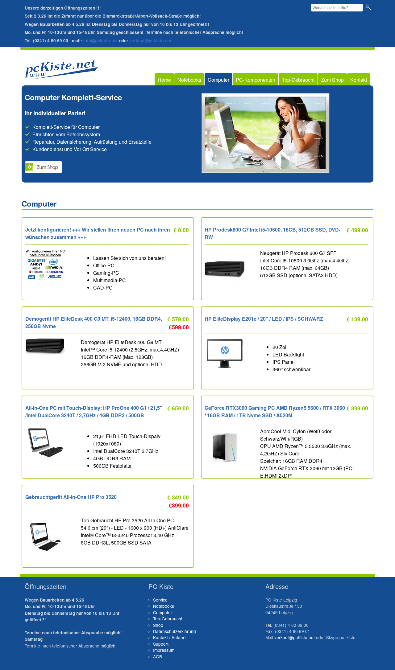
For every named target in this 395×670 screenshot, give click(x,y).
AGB (157, 656)
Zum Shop (332, 79)
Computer (218, 79)
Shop (158, 625)
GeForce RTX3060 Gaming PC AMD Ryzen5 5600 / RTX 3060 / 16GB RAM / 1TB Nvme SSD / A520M (275, 411)
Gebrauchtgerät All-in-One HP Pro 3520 (71, 496)
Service (160, 600)
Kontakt (358, 79)
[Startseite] (61, 75)
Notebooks (189, 79)
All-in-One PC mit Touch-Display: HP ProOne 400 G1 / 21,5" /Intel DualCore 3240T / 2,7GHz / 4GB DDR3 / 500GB (93, 411)
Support (160, 644)
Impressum (163, 650)
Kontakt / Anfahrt (169, 637)
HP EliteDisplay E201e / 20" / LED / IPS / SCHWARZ (264, 318)
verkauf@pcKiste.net (294, 637)
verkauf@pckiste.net (150, 40)
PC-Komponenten (255, 79)
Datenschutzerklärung (174, 631)
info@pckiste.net (100, 40)
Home (164, 79)
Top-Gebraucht (298, 79)
